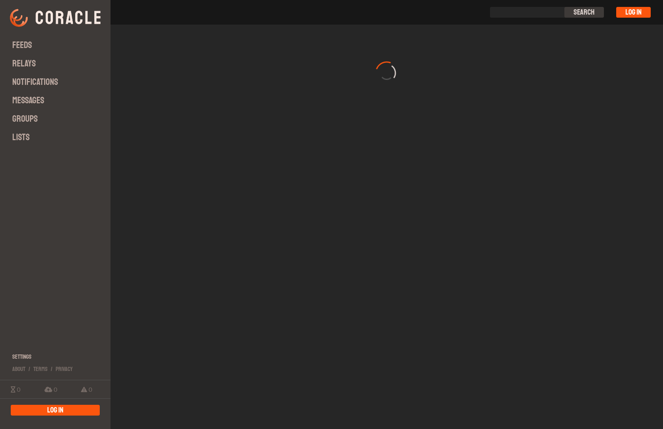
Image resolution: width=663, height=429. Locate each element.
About (18, 369)
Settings (21, 357)
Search (584, 12)
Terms (40, 369)
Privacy (64, 369)
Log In (633, 12)
